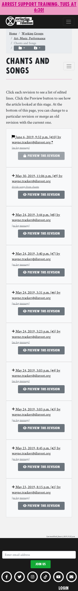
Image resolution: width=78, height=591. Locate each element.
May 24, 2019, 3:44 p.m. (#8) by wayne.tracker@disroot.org (36, 219)
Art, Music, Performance (29, 38)
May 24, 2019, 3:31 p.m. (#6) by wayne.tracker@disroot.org (36, 297)
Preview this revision (43, 195)
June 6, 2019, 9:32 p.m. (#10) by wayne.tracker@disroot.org (36, 142)
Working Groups (32, 33)
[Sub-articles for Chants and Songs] (22, 48)
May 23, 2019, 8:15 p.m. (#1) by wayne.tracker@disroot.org (36, 492)
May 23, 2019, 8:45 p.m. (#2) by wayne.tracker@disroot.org (36, 453)
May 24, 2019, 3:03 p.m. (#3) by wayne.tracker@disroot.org (36, 414)
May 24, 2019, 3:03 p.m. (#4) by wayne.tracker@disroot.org (36, 375)
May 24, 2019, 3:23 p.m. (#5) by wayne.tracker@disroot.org (36, 336)
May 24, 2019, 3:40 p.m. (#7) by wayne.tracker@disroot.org (36, 258)
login (63, 588)
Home (13, 33)
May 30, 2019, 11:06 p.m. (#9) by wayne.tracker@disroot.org (37, 180)
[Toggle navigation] (68, 22)
